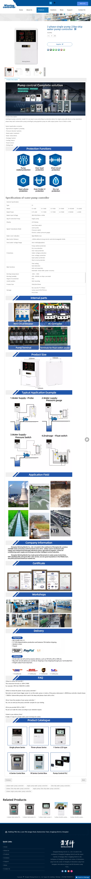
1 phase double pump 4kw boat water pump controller (61, 817)
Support (6, 861)
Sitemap (58, 877)
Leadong (52, 877)
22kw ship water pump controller (60, 786)
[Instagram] (71, 871)
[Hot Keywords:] (50, 3)
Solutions (6, 858)
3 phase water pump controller (15, 786)
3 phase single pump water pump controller (18, 791)
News (5, 865)
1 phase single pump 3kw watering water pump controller (45, 817)
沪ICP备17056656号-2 (67, 877)
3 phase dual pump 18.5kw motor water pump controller (14, 817)
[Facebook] (62, 871)
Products (6, 854)
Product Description (12, 80)
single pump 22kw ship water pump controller (46, 788)
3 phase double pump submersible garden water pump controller (77, 817)
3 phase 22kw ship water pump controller (18, 788)
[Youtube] (68, 871)
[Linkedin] (65, 871)
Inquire (58, 44)
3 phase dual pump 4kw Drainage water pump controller (30, 817)
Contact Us (7, 869)
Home (5, 847)
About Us (6, 850)
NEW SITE (82, 3)
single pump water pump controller (37, 786)
